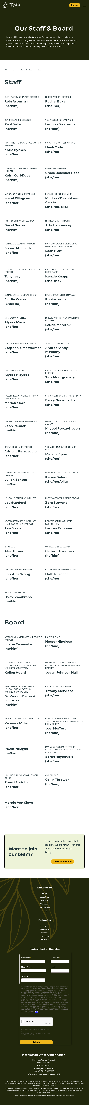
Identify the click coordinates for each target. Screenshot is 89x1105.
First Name (25, 958)
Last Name (55, 958)
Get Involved (44, 907)
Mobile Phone (26, 967)
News (44, 911)
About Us (44, 897)
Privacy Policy (43, 1066)
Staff (13, 70)
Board (40, 70)
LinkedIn (45, 936)
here (36, 1011)
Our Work (44, 904)
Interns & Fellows (26, 70)
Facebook (44, 929)
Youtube (45, 940)
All (6, 70)
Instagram (44, 926)
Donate (74, 5)
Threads (44, 933)
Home (44, 893)
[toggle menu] (84, 5)
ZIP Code (24, 976)
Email (53, 967)
